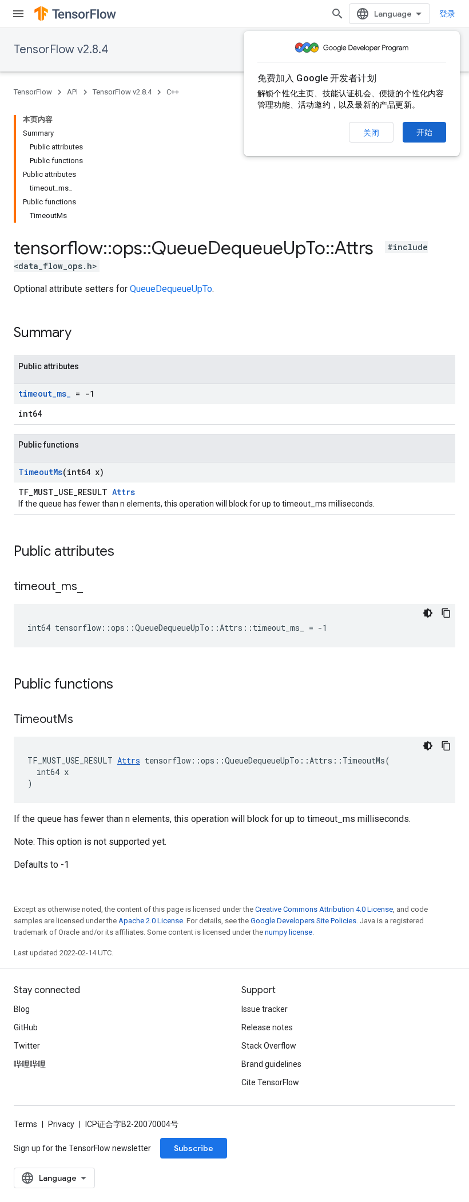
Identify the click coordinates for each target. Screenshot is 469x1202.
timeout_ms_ (44, 393)
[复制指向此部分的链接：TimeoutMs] (84, 720)
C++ (172, 92)
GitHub (26, 1027)
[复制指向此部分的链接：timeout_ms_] (94, 587)
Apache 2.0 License (150, 920)
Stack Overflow (268, 1045)
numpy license (288, 932)
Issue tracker (264, 1009)
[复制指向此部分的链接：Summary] (82, 334)
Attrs (123, 492)
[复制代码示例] (446, 613)
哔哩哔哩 (30, 1064)
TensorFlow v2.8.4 (61, 49)
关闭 (371, 133)
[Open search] (337, 14)
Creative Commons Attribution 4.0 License (324, 909)
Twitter (27, 1045)
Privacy (61, 1124)
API (72, 92)
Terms (25, 1124)
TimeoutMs (40, 471)
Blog (22, 1009)
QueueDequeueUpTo (171, 288)
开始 (424, 132)
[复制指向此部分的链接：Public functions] (124, 685)
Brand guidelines (271, 1064)
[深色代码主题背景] (428, 613)
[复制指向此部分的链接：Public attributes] (125, 552)
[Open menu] (18, 13)
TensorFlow (33, 92)
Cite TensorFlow (270, 1082)
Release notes (267, 1027)
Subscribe (193, 1148)
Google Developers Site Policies (303, 920)
